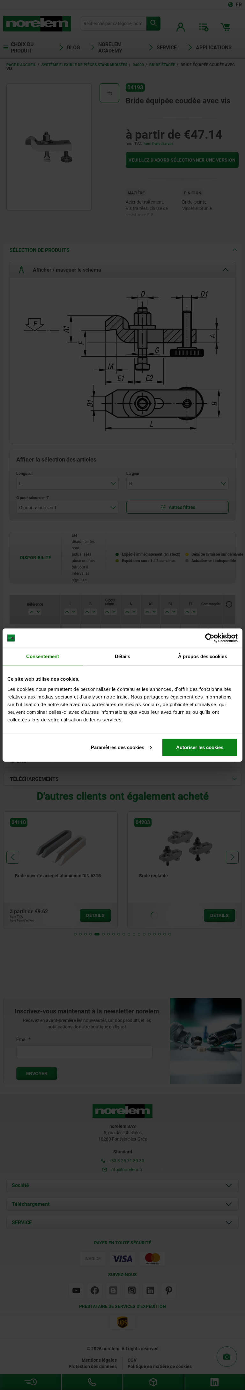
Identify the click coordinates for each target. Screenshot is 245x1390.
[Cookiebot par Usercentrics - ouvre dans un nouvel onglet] (210, 638)
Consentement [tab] (42, 656)
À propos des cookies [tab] (202, 656)
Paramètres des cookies (117, 747)
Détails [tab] (122, 656)
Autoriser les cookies (199, 747)
